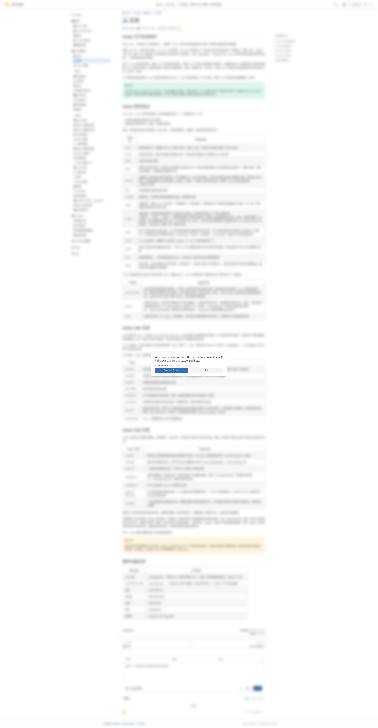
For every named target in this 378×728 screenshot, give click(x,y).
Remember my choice (168, 365)
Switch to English (171, 370)
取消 (206, 370)
